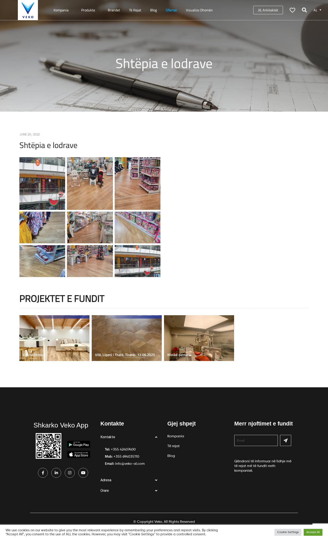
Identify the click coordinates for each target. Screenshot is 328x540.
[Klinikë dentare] (200, 338)
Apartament (249, 306)
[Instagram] (70, 473)
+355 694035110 (126, 457)
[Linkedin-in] (56, 473)
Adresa (105, 480)
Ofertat (171, 10)
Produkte (88, 10)
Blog (153, 10)
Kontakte (107, 437)
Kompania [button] (61, 10)
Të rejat (135, 10)
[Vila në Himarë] (55, 338)
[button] (130, 437)
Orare (104, 490)
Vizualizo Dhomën (199, 10)
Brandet (114, 10)
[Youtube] (83, 473)
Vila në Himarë (34, 354)
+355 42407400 (123, 449)
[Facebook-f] (43, 473)
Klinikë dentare (179, 354)
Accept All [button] (313, 532)
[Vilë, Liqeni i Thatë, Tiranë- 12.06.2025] (128, 338)
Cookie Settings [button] (288, 532)
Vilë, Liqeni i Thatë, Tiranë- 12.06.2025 (125, 354)
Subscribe (285, 440)
